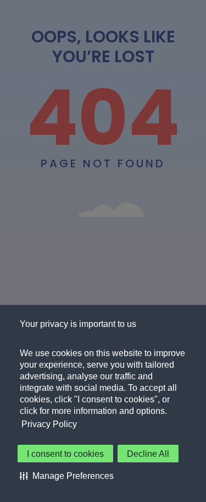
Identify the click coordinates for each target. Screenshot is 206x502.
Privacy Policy (49, 424)
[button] (67, 475)
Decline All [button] (148, 454)
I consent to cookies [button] (65, 454)
